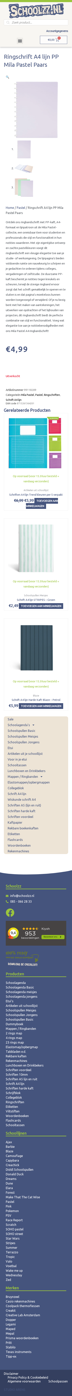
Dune (9, 1183)
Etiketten (14, 834)
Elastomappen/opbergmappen (29, 782)
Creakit (11, 1310)
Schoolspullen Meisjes (23, 736)
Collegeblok (16, 788)
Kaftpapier (15, 822)
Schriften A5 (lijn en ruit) (24, 805)
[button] (20, 41)
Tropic (10, 1257)
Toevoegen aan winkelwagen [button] (42, 503)
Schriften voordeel (20, 816)
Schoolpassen (58, 1381)
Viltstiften (13, 1111)
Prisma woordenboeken (22, 1338)
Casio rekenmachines (20, 1301)
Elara (9, 1188)
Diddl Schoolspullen (19, 1169)
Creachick (12, 1165)
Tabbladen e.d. (16, 1051)
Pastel (21, 207)
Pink (9, 1206)
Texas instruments (18, 1352)
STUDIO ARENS (14, 1389)
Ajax (9, 1142)
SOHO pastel (14, 1229)
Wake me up (14, 1270)
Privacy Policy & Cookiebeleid (28, 1377)
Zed (8, 1279)
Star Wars (13, 1238)
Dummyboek (14, 1024)
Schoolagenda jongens (21, 996)
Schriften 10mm (17, 1074)
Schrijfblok (13, 1093)
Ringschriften (52, 394)
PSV (8, 1215)
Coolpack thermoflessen (23, 1306)
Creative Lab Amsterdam (23, 1315)
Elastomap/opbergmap (22, 1047)
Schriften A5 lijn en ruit (21, 1079)
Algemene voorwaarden (24, 1381)
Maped (10, 1329)
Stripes (10, 1243)
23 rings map (15, 1042)
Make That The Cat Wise (23, 1197)
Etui (10, 748)
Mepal (10, 1333)
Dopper (11, 1319)
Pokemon (12, 1211)
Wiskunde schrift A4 (22, 799)
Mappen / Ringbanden (23, 776)
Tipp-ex (11, 1356)
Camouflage (14, 1156)
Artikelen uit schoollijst (22, 1005)
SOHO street (14, 1234)
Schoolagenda (16, 982)
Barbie (10, 1146)
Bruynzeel (12, 1296)
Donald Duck (15, 1174)
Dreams (11, 1178)
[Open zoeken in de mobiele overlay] (36, 22)
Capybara (12, 1160)
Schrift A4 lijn (17, 794)
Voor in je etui (17, 759)
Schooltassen (17, 765)
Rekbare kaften (16, 1056)
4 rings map (14, 1038)
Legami (11, 1324)
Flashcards (15, 839)
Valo (9, 1261)
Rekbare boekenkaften (23, 828)
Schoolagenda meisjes (21, 992)
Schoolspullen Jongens (24, 742)
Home (10, 207)
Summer (11, 1247)
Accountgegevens (57, 31)
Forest (10, 1192)
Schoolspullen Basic (21, 730)
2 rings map (14, 1033)
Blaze (9, 1151)
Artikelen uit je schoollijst (25, 753)
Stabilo (11, 1347)
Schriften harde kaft (21, 811)
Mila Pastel (27, 394)
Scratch (11, 1224)
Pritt (9, 1342)
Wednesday (14, 1275)
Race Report (14, 1220)
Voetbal (11, 1266)
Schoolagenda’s (19, 725)
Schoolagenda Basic (20, 987)
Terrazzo (12, 1252)
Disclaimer (11, 1373)
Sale (10, 719)
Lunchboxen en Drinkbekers (27, 771)
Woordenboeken (19, 845)
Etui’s (9, 1001)
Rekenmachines (18, 851)
